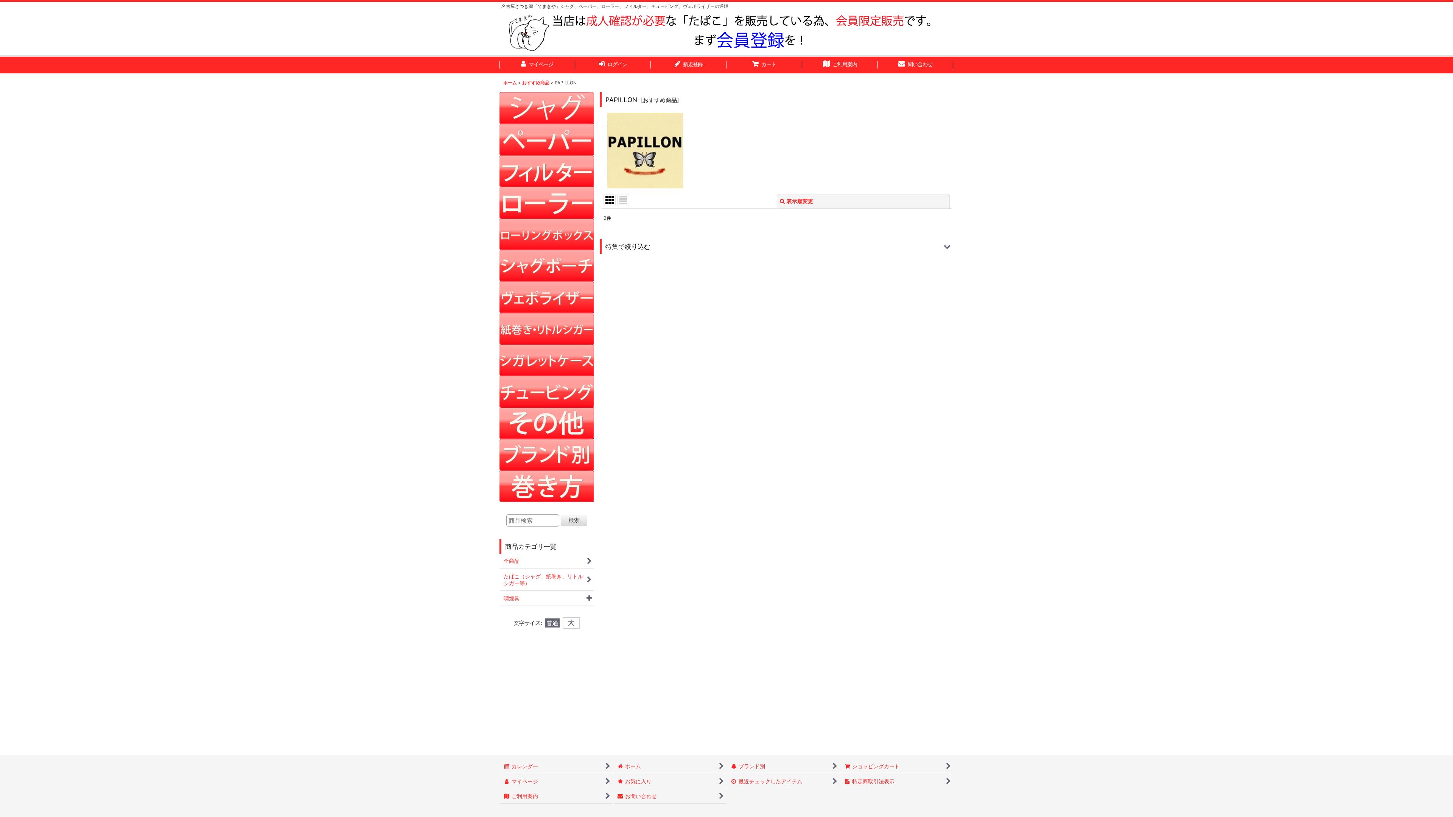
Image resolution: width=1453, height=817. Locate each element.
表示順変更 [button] (800, 201)
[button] (777, 246)
